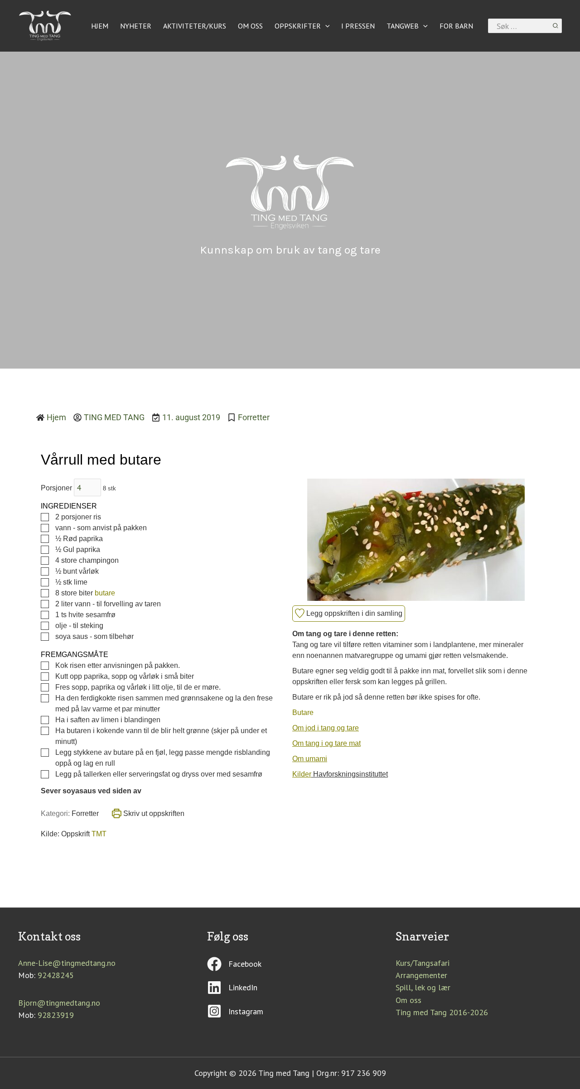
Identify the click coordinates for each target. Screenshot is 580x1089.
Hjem (99, 25)
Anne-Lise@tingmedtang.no (67, 963)
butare (105, 593)
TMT (99, 834)
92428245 (56, 975)
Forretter (254, 417)
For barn (456, 25)
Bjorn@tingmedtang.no (59, 1003)
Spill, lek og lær (423, 987)
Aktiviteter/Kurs (194, 25)
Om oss (250, 25)
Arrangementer (421, 975)
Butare (303, 712)
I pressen (358, 25)
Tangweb (403, 25)
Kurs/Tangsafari (423, 963)
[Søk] (556, 26)
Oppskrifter (298, 25)
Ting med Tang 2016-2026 (442, 1012)
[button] (325, 26)
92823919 (56, 1015)
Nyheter (135, 25)
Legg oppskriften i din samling (353, 613)
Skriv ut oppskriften (152, 813)
